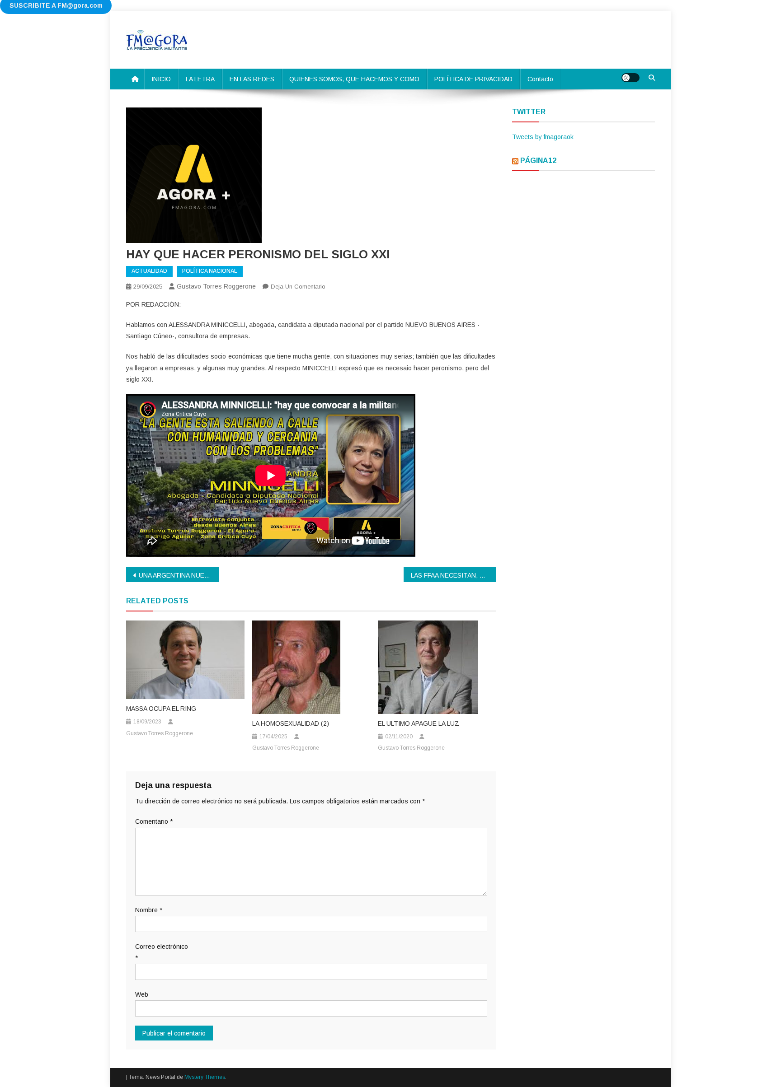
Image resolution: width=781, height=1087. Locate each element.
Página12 (538, 160)
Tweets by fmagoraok (543, 136)
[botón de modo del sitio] (630, 77)
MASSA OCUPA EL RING (161, 708)
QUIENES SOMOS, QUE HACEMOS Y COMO (354, 79)
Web (141, 994)
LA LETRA (200, 79)
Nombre (148, 910)
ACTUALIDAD (149, 271)
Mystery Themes (204, 1077)
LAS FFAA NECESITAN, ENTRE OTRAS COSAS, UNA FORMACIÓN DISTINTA (453, 575)
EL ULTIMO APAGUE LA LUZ (418, 723)
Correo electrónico (161, 952)
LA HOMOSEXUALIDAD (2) (290, 723)
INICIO (161, 79)
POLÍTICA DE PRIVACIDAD (473, 79)
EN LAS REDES (252, 79)
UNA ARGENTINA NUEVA (175, 575)
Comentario (154, 821)
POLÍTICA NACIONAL (209, 271)
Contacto (540, 79)
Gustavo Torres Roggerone (216, 286)
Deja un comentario (298, 286)
